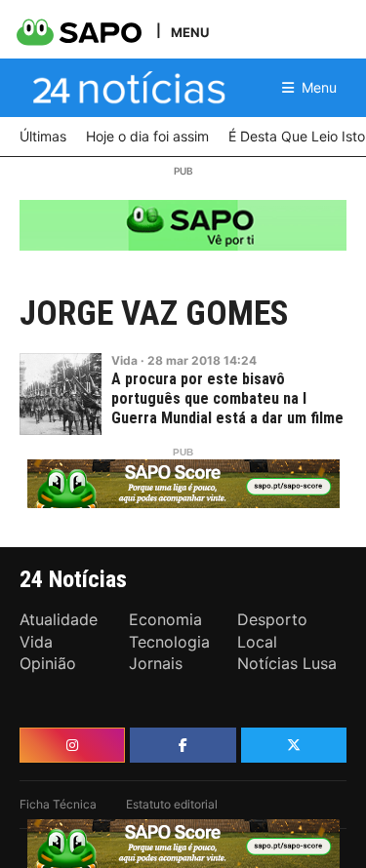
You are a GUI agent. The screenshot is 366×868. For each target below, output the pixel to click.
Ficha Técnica (58, 804)
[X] (293, 745)
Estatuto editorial (172, 804)
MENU (190, 31)
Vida (124, 360)
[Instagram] (72, 745)
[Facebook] (182, 745)
